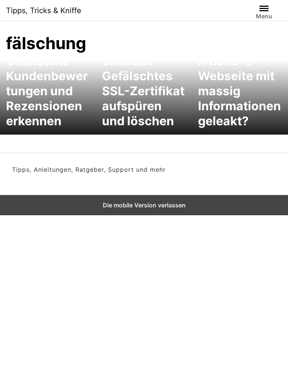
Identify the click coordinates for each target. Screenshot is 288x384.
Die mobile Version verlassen (144, 205)
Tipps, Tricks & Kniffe (43, 10)
